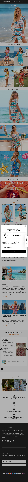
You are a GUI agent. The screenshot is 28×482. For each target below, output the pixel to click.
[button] (26, 241)
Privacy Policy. (16, 242)
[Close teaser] (27, 235)
